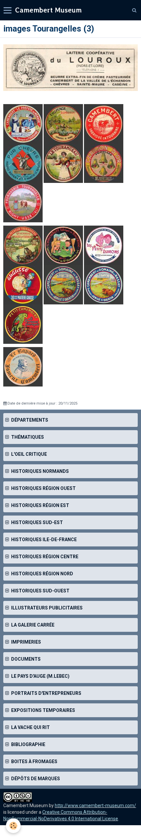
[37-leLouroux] (70, 67)
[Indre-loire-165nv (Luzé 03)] (23, 323)
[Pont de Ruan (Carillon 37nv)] (103, 163)
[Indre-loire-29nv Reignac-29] (23, 284)
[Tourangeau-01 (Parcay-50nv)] (64, 163)
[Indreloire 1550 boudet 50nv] (23, 366)
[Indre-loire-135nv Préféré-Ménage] (23, 123)
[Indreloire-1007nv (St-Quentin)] (103, 245)
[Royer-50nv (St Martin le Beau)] (23, 163)
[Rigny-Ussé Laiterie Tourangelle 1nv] (23, 202)
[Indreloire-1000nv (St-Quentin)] (63, 245)
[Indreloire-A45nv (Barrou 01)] (63, 123)
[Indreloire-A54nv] (103, 123)
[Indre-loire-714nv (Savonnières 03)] (23, 245)
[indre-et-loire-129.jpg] (103, 284)
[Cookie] (13, 825)
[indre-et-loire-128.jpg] (63, 284)
